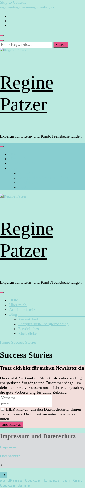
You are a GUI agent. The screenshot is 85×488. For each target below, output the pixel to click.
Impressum (10, 447)
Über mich (18, 158)
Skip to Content (13, 2)
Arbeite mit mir (22, 163)
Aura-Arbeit (28, 173)
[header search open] (2, 35)
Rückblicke (27, 187)
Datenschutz (10, 456)
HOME (15, 154)
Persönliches (28, 182)
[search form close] (2, 40)
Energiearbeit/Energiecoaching (43, 177)
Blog (13, 168)
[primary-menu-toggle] (2, 146)
